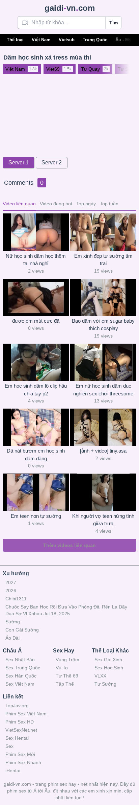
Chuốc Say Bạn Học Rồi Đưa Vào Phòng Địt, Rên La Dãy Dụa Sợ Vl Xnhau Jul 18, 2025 (66, 610)
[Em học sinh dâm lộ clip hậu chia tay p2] (36, 362)
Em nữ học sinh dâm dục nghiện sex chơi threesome (103, 389)
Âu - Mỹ (123, 39)
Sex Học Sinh (108, 667)
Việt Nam (41, 39)
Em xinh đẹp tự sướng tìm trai (103, 260)
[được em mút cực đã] (36, 297)
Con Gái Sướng (22, 629)
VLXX (100, 675)
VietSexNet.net (21, 730)
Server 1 (18, 162)
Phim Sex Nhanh (23, 762)
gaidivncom (70, 8)
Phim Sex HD (19, 721)
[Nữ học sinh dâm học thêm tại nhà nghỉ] (36, 232)
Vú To (62, 667)
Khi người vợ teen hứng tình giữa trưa (103, 520)
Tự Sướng (105, 684)
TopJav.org (17, 705)
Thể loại (15, 39)
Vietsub (67, 39)
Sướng (12, 621)
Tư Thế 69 (67, 675)
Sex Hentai (17, 738)
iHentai (12, 770)
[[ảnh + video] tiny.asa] (103, 427)
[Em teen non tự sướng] (36, 492)
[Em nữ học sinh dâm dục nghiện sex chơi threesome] (103, 362)
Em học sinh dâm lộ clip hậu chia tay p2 (36, 389)
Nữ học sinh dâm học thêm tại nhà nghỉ (36, 260)
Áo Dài (12, 638)
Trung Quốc (95, 39)
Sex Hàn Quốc (20, 675)
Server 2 (51, 162)
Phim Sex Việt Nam (26, 713)
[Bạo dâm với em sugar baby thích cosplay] (103, 297)
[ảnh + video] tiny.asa (103, 451)
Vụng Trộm (67, 659)
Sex (9, 746)
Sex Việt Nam (19, 684)
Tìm (113, 22)
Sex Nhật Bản (20, 659)
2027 (10, 582)
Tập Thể (65, 684)
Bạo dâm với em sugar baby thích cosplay (103, 324)
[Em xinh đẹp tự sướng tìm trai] (103, 232)
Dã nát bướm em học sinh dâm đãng (36, 454)
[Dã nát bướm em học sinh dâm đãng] (36, 427)
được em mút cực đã (35, 321)
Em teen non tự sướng (36, 516)
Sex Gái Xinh (108, 659)
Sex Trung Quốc (22, 667)
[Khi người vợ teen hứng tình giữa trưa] (103, 492)
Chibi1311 (16, 598)
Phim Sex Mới (20, 754)
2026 (10, 590)
